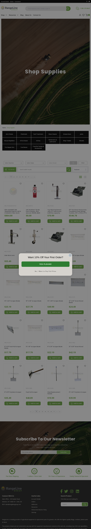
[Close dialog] (70, 255)
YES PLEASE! (45, 264)
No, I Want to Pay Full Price (45, 271)
